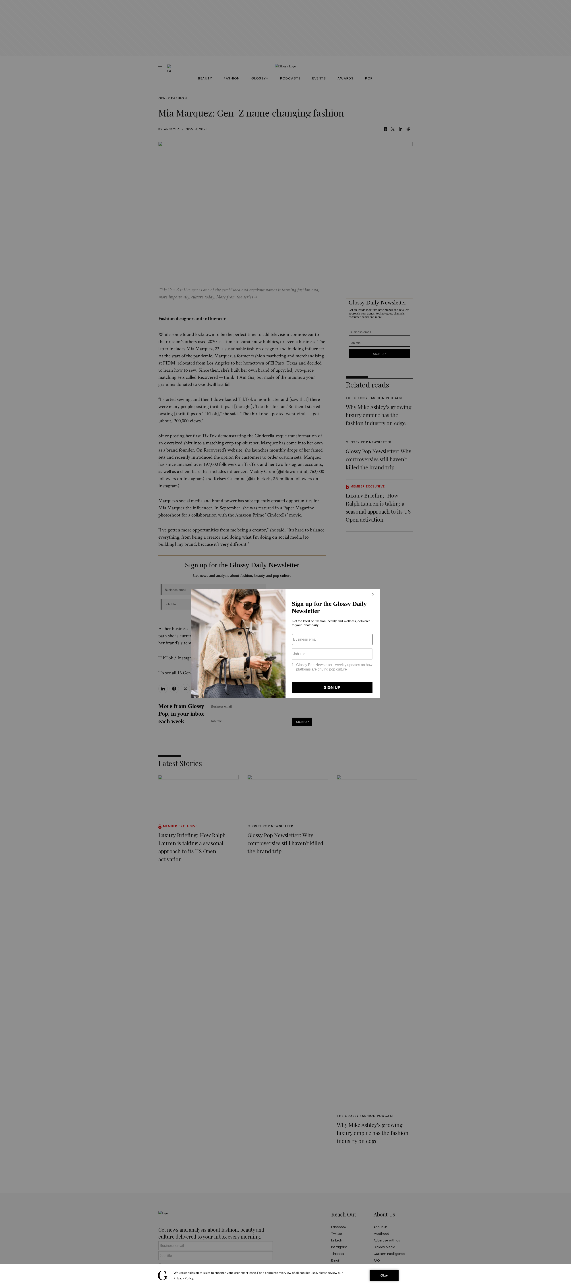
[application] (285, 1275)
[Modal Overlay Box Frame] (285, 643)
